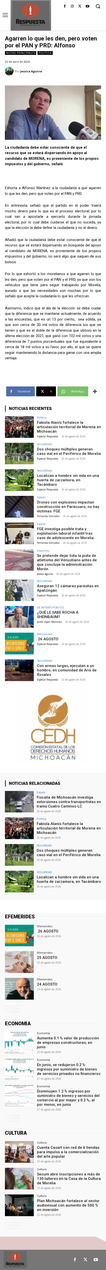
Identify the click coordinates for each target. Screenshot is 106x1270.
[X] (80, 6)
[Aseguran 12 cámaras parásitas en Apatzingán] (19, 590)
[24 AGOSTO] (19, 989)
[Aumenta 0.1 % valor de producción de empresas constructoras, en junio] (19, 1042)
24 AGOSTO (47, 984)
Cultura (42, 1142)
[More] (95, 391)
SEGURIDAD (44, 444)
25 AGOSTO (47, 957)
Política (45, 53)
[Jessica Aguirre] (10, 71)
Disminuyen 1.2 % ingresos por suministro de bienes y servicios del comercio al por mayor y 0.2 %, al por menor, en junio (68, 1098)
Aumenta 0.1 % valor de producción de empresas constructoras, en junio (68, 1042)
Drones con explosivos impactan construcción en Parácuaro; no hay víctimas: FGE (68, 506)
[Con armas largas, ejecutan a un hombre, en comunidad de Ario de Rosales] (19, 670)
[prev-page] (8, 1009)
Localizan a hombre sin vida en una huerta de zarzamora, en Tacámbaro (68, 480)
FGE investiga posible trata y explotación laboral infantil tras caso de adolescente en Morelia (65, 533)
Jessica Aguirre (31, 71)
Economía (43, 1033)
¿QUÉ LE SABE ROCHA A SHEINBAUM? (57, 614)
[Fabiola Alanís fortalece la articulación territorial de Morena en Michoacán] (19, 427)
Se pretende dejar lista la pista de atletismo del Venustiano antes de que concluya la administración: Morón (67, 562)
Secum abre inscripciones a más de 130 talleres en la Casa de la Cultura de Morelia (69, 1178)
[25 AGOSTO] (19, 962)
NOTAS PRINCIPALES (20, 53)
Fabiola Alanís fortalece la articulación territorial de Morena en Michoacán (69, 427)
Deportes (43, 550)
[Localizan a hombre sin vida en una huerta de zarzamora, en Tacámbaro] (19, 480)
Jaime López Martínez (49, 622)
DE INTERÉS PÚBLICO (50, 607)
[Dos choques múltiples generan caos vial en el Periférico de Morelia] (19, 453)
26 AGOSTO (47, 639)
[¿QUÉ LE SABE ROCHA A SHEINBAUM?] (19, 617)
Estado (41, 497)
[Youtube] (87, 6)
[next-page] (16, 1009)
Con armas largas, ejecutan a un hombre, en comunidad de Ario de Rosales (67, 670)
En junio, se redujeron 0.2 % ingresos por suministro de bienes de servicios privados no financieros (68, 1069)
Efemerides (44, 634)
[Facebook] (65, 6)
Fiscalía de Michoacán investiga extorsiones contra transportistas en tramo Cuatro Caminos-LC (69, 801)
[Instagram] (72, 6)
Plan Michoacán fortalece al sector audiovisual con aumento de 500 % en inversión (68, 1205)
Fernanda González (48, 516)
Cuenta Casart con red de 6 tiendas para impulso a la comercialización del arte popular (68, 1152)
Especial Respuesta (47, 436)
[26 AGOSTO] (19, 643)
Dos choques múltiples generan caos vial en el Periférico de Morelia (69, 451)
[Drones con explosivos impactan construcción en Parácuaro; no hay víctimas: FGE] (19, 507)
